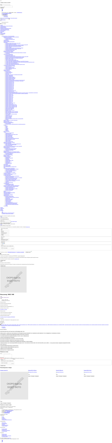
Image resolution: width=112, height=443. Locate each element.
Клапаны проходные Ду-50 (10, 88)
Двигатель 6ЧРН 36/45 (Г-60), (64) (11, 68)
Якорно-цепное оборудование (8, 195)
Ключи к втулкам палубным (10, 107)
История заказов (4, 423)
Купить (2, 323)
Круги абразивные (6, 131)
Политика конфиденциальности (7, 419)
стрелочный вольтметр (68, 324)
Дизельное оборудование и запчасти (9, 65)
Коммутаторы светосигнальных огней (11, 178)
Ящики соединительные (9, 182)
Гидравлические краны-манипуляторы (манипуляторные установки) (16, 52)
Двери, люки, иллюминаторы (8, 54)
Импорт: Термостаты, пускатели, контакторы (10, 120)
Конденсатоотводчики (9, 109)
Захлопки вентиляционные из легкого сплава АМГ (13, 48)
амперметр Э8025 (61, 324)
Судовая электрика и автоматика (10, 180)
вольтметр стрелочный (75, 324)
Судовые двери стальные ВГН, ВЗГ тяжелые (12, 63)
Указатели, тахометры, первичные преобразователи (11, 185)
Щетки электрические (7, 191)
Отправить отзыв (3, 365)
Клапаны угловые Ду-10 (9, 94)
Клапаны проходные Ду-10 (10, 81)
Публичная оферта (5, 436)
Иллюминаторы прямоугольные (10, 55)
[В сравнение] (4, 323)
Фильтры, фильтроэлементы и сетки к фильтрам (11, 186)
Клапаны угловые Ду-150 (9, 97)
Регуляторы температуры (9, 153)
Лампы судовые (8, 140)
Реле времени (6, 164)
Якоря (6, 205)
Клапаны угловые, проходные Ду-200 (11, 105)
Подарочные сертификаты (6, 430)
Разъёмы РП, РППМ (9, 163)
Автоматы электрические (7, 37)
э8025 (8, 324)
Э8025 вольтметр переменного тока (33, 324)
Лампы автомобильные (9, 135)
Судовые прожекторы (9, 171)
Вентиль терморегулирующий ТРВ (9, 41)
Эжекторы (7, 181)
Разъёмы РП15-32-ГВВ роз (32, 370)
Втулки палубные (8, 71)
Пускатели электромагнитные (8, 154)
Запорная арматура (6, 70)
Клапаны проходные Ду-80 (10, 91)
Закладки (3, 424)
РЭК (4, 167)
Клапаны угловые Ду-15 (9, 96)
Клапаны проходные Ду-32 (10, 87)
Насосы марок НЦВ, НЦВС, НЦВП (11, 144)
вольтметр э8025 (13, 324)
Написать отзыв (6, 297)
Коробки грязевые (8, 110)
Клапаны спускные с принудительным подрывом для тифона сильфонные (17, 93)
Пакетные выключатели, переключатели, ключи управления (13, 146)
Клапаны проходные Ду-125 (10, 83)
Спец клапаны (8, 114)
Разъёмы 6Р (7, 158)
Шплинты (7, 130)
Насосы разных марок (9, 145)
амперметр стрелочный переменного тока (14, 325)
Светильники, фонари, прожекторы (9, 168)
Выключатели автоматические (10, 39)
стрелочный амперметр (3, 325)
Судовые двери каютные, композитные (11, 62)
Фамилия (2, 231)
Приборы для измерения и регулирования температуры (12, 152)
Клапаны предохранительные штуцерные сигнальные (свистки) (15, 80)
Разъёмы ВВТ (8, 159)
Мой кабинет (4, 422)
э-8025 (17, 324)
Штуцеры (7, 119)
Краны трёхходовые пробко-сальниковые (12, 112)
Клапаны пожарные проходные (10, 78)
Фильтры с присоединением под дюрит (11, 188)
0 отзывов (1, 297)
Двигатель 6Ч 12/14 (8, 66)
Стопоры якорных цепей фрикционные (11, 202)
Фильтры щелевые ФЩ (9, 190)
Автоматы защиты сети (9, 38)
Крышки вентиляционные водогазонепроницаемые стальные (15, 57)
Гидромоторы (8, 53)
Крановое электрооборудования (8, 122)
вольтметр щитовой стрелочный (96, 324)
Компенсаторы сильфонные (10, 108)
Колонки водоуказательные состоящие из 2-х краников (14, 177)
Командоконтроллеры (9, 199)
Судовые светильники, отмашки (10, 172)
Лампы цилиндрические (9, 141)
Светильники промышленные (10, 169)
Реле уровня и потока (7, 165)
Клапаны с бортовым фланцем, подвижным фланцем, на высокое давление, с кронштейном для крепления (22, 92)
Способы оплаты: (3, 414)
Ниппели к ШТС (8, 113)
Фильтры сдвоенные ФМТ (10, 189)
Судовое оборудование (7, 175)
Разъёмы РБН (8, 162)
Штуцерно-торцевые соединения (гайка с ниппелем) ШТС (14, 118)
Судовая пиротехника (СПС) (8, 174)
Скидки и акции (4, 428)
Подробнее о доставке (3, 309)
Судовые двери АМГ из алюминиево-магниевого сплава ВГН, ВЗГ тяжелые (17, 61)
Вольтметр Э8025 (4, 324)
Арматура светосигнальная (10, 132)
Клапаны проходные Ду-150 (10, 84)
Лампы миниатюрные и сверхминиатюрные (12, 138)
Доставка (3, 418)
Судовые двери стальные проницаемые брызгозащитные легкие (15, 64)
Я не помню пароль (14, 221)
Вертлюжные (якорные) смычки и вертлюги (12, 197)
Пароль (1, 221)
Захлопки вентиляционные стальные (11, 49)
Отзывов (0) (4, 327)
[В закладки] (3, 323)
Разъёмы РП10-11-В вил (87, 370)
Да (2, 243)
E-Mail (1, 220)
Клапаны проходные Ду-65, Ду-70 (11, 90)
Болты (6, 125)
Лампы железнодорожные (9, 137)
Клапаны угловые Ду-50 (9, 101)
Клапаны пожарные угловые (10, 79)
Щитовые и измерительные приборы (9, 192)
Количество (2, 321)
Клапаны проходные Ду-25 (10, 86)
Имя (1, 4)
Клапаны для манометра (9, 76)
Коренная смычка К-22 (4, 370)
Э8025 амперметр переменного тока (53, 324)
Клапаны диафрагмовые (9, 75)
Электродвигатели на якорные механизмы (12, 204)
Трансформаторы (6, 183)
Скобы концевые (8, 201)
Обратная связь (4, 434)
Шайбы (7, 129)
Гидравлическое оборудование (8, 51)
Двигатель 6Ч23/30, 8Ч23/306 (10, 67)
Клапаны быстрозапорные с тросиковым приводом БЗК (14, 74)
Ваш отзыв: (2, 357)
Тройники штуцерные (9, 115)
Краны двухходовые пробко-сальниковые (12, 111)
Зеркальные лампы (8, 133)
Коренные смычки (8, 200)
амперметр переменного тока (43, 324)
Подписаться (3, 242)
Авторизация (6, 16)
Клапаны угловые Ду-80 (9, 103)
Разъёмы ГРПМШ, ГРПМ (9, 160)
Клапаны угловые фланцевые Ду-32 (11, 104)
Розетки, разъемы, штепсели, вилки (11, 179)
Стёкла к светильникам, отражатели (11, 170)
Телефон (2, 234)
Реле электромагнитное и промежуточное (10, 166)
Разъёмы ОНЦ (8, 161)
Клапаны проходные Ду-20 (10, 85)
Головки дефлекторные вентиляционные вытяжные (13, 46)
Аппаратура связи (6, 40)
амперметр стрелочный (104, 324)
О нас (3, 416)
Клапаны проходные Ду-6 (9, 89)
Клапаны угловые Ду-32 (9, 99)
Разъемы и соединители (7, 156)
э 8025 (10, 324)
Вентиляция (5, 42)
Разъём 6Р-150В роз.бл (59, 370)
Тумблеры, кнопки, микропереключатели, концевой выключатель (15, 124)
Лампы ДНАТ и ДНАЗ (9, 136)
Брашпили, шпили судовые (10, 196)
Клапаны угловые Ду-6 (9, 102)
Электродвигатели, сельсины (8, 194)
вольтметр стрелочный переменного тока (85, 324)
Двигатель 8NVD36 (9, 69)
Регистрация (6, 15)
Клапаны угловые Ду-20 (9, 98)
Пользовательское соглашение (6, 435)
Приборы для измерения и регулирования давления (11, 151)
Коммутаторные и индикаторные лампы (12, 134)
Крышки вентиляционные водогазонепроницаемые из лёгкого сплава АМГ (17, 56)
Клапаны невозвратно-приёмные (10, 77)
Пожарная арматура (7, 147)
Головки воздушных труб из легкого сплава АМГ (13, 43)
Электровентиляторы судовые (10, 50)
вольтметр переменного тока (23, 324)
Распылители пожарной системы (10, 149)
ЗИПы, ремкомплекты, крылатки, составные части (13, 143)
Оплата (3, 417)
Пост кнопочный (8, 123)
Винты (7, 126)
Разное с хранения (6, 155)
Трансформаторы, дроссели (10, 184)
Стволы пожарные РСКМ (9, 150)
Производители (4, 429)
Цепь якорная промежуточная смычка (11, 203)
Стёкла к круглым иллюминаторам (11, 59)
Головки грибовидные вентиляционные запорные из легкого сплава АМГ (17, 44)
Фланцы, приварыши (9, 116)
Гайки (6, 127)
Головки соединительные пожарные (11, 148)
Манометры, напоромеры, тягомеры (9, 142)
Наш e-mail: (6, 13)
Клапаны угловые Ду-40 (9, 100)
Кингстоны (7, 73)
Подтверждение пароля (4, 239)
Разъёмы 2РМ (8, 157)
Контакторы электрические (8, 121)
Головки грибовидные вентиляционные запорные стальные (15, 45)
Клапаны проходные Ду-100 (10, 82)
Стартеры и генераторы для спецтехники (10, 173)
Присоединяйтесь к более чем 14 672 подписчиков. (8, 406)
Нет (4, 243)
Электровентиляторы (7, 193)
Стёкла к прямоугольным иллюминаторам (12, 60)
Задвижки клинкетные (9, 72)
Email (1, 5)
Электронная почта (4, 232)
